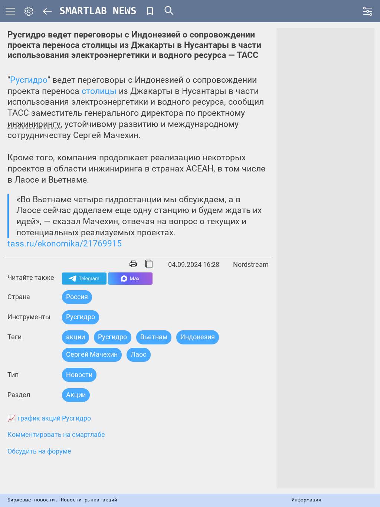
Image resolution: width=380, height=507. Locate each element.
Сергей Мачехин (92, 354)
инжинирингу (33, 124)
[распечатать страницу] (133, 264)
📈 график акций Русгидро (49, 418)
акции (75, 337)
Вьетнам (153, 337)
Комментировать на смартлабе (56, 434)
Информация (306, 500)
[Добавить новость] (150, 11)
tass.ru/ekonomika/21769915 (64, 244)
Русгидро (29, 80)
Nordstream (251, 264)
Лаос (138, 354)
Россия (77, 297)
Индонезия (197, 337)
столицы (99, 91)
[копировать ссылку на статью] (148, 264)
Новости (79, 375)
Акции (76, 395)
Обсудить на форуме (39, 451)
